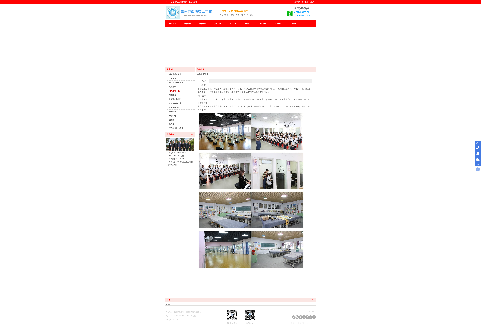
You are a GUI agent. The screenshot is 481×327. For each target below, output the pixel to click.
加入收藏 (305, 2)
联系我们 (170, 134)
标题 (168, 300)
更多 (192, 134)
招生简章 (313, 2)
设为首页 (297, 2)
